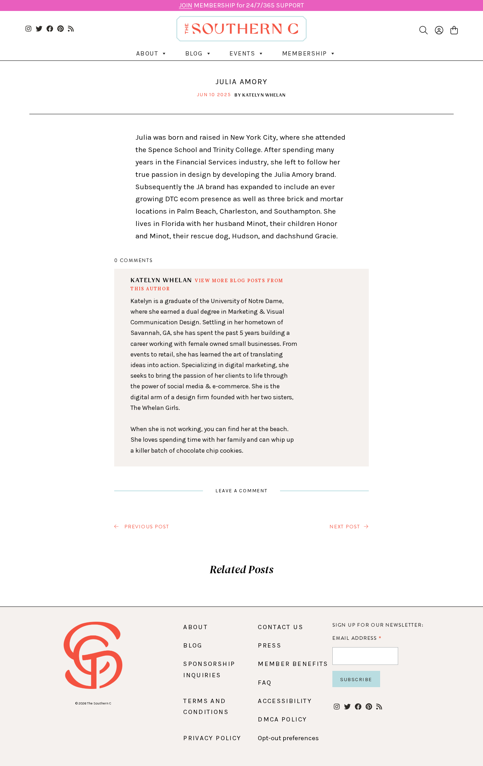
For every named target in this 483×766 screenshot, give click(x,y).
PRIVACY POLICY (212, 738)
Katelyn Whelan (264, 95)
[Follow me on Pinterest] (60, 29)
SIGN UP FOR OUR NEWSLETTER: (378, 625)
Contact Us (280, 627)
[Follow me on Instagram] (28, 29)
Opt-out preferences (288, 738)
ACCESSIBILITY (285, 701)
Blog (194, 53)
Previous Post (146, 526)
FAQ (265, 682)
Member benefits (293, 664)
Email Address (357, 638)
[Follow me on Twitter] (39, 29)
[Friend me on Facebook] (49, 29)
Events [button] (242, 53)
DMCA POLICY (282, 719)
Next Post (345, 526)
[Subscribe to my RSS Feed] (70, 29)
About (147, 53)
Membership (304, 53)
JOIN (185, 5)
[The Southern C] (241, 28)
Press (269, 645)
